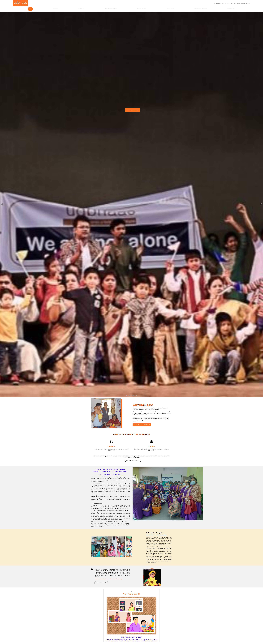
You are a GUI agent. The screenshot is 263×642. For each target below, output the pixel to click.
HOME (30, 9)
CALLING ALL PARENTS (201, 9)
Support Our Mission (132, 110)
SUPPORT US (230, 9)
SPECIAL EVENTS (141, 9)
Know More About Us (142, 425)
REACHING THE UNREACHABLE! (156, 535)
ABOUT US (55, 9)
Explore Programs (132, 460)
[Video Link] (131, 615)
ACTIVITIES (82, 9)
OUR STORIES (170, 9)
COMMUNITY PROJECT (111, 9)
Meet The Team (101, 582)
